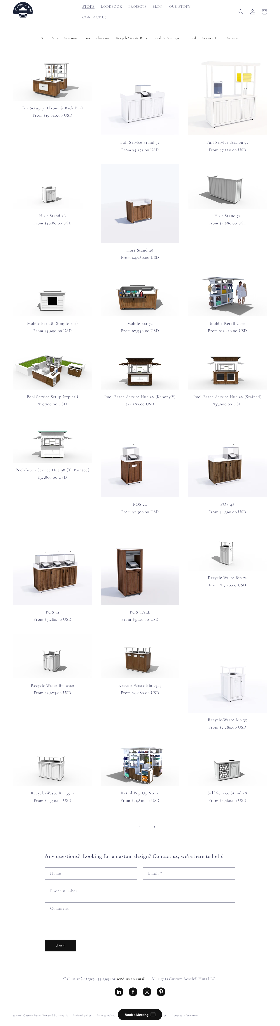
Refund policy (82, 1015)
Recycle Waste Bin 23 (227, 577)
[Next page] (154, 827)
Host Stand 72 (227, 215)
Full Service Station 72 (227, 142)
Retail (191, 38)
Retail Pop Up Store (140, 793)
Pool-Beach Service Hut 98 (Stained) (227, 396)
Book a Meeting (137, 1015)
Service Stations (65, 38)
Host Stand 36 (52, 215)
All (43, 38)
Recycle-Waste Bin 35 (227, 719)
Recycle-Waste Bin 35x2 (52, 793)
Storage (233, 38)
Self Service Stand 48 (227, 793)
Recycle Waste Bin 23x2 (52, 685)
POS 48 (227, 504)
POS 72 (52, 612)
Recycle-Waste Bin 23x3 (140, 685)
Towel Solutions (97, 38)
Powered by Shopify (55, 1015)
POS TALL (140, 612)
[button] (241, 12)
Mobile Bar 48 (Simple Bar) (52, 323)
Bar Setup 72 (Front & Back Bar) (52, 108)
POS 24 (140, 504)
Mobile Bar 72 (140, 323)
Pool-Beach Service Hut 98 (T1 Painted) (52, 470)
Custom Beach (32, 1015)
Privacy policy (106, 1015)
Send (60, 945)
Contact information (185, 1015)
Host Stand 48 (140, 250)
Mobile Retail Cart (227, 323)
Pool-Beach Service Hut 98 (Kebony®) (140, 396)
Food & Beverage (166, 38)
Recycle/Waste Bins (131, 38)
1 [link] (126, 827)
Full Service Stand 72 (139, 142)
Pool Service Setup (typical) (52, 396)
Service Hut (211, 38)
